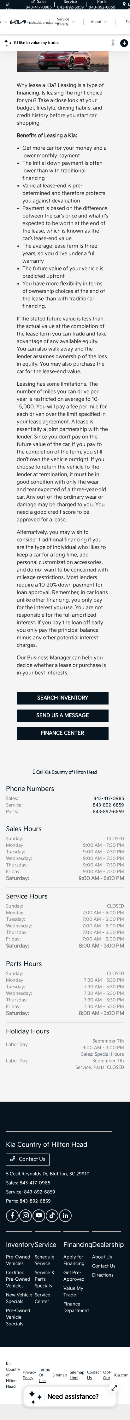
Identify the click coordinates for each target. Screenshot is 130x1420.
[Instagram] (25, 1215)
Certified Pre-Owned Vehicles (18, 1279)
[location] (124, 4)
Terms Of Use (44, 1375)
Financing (77, 1245)
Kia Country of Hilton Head (13, 1375)
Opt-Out (107, 1375)
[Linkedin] (65, 1215)
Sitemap (59, 1375)
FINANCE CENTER (62, 733)
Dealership (108, 1245)
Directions (103, 1275)
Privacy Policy (29, 1375)
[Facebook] (12, 1215)
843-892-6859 (108, 805)
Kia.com (121, 1375)
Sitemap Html (77, 1375)
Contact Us (31, 1159)
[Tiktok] (52, 1215)
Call (66, 772)
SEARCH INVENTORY (62, 698)
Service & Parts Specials (44, 1279)
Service (45, 1245)
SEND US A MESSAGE (62, 716)
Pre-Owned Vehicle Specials (18, 1317)
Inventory (20, 1245)
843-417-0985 (108, 798)
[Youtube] (38, 1215)
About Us (102, 1257)
